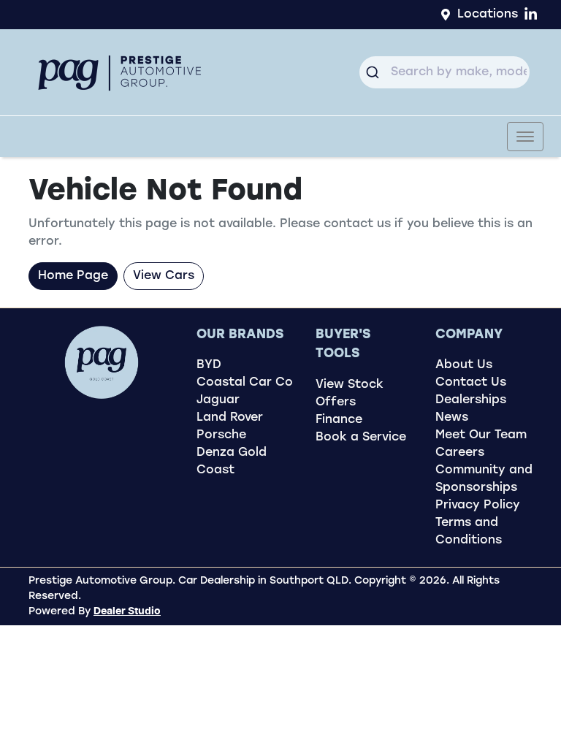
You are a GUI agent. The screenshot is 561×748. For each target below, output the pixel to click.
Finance (339, 420)
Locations (487, 14)
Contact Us (470, 383)
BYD (208, 365)
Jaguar (218, 400)
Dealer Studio (127, 611)
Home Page (73, 276)
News (451, 418)
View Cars (163, 276)
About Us (463, 365)
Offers (336, 402)
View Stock (349, 385)
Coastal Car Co (244, 383)
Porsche (221, 435)
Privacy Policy (477, 505)
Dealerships (470, 400)
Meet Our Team (481, 435)
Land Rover (229, 418)
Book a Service (361, 437)
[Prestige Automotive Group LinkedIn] (533, 14)
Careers (459, 453)
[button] (525, 136)
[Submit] (375, 72)
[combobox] (444, 72)
